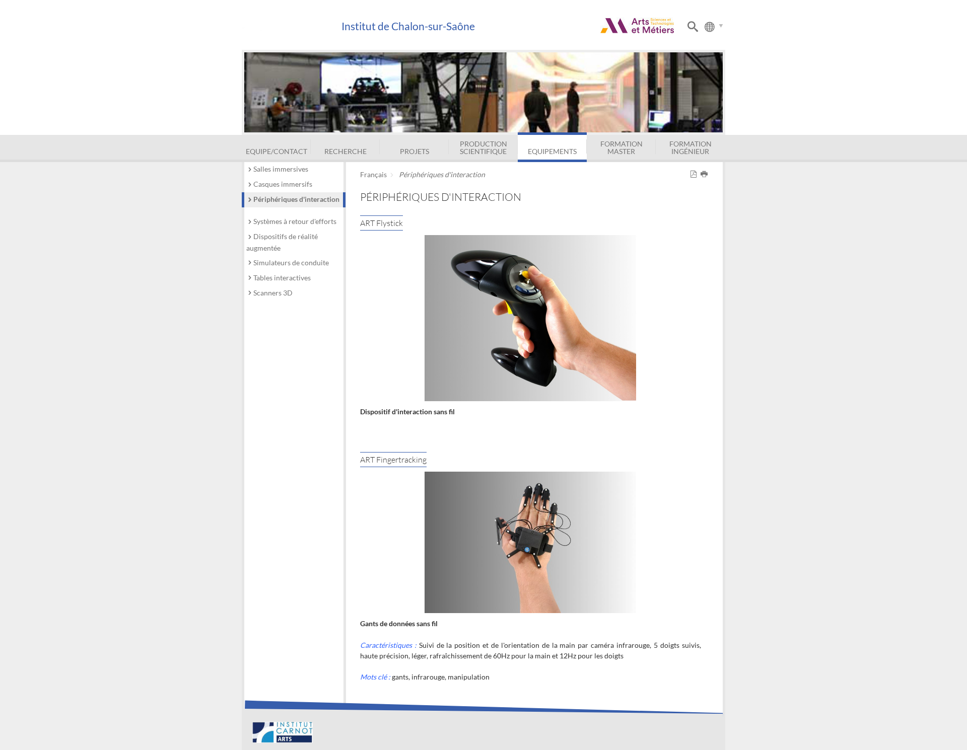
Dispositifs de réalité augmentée (282, 242)
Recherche (345, 151)
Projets (414, 151)
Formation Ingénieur (690, 147)
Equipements (552, 151)
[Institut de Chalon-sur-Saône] (291, 26)
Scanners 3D (273, 292)
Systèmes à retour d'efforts (294, 221)
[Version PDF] (695, 174)
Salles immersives (280, 169)
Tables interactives (282, 277)
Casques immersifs (282, 184)
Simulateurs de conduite (291, 262)
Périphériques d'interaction (296, 199)
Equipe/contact (276, 151)
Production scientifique (483, 147)
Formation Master (621, 147)
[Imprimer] (706, 174)
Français (373, 174)
